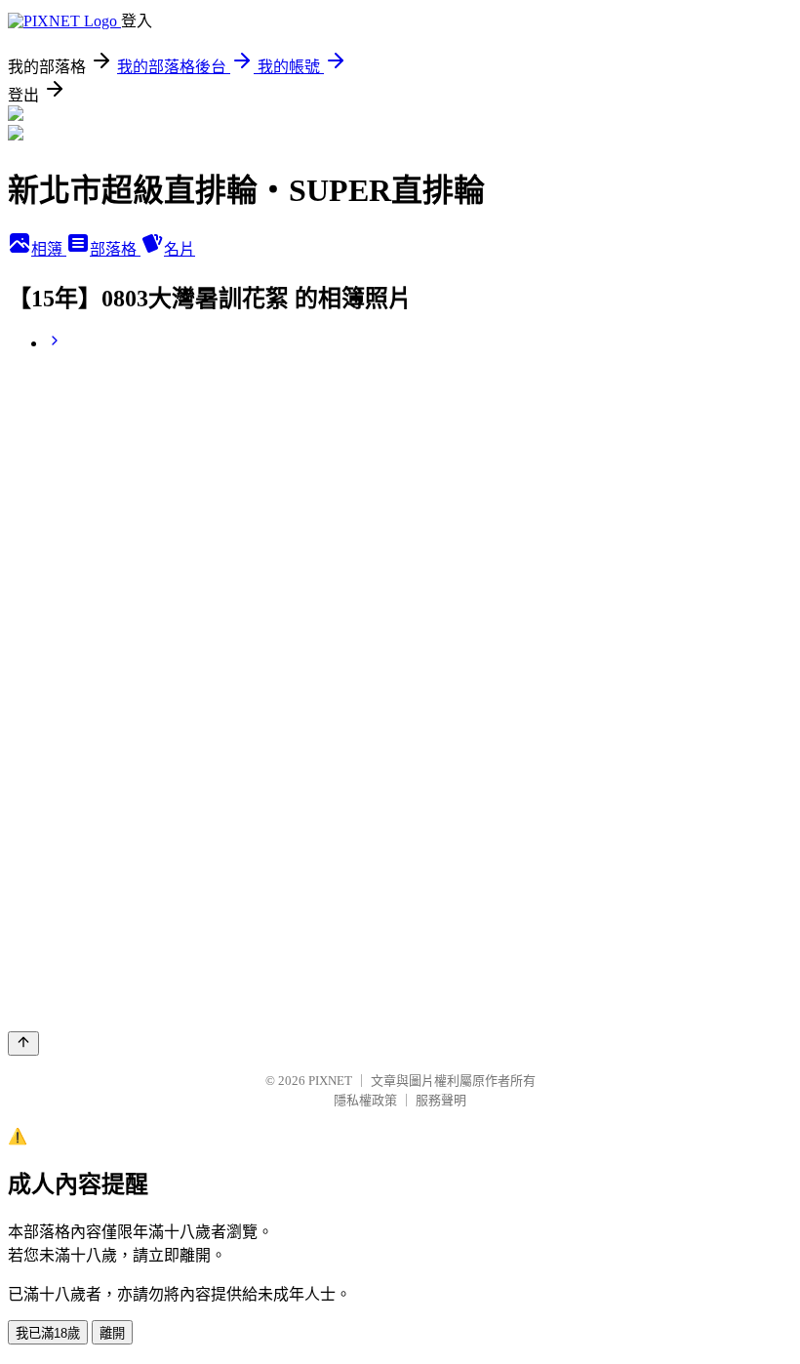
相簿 (48, 249)
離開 (112, 1333)
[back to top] (23, 1043)
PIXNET (330, 1080)
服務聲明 (441, 1100)
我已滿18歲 (48, 1333)
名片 (179, 249)
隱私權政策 (365, 1100)
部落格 (115, 249)
